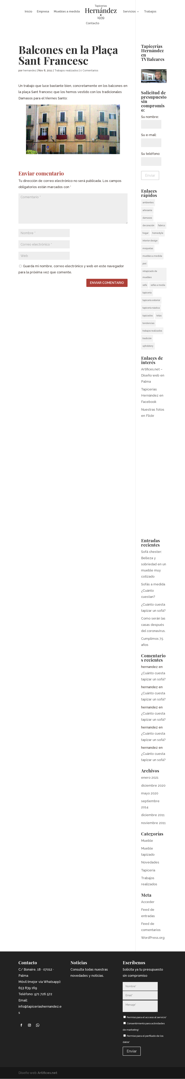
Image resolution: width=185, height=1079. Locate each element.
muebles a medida (152, 256)
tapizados (148, 315)
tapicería (147, 292)
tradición (147, 338)
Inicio (28, 11)
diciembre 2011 (153, 815)
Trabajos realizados (66, 70)
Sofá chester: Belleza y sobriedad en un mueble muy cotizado (153, 564)
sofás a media (158, 285)
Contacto (92, 23)
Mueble (147, 840)
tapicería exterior (151, 300)
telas (159, 315)
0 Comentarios (89, 70)
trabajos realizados (152, 331)
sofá (145, 285)
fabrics (161, 225)
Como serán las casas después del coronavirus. (153, 624)
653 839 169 (27, 988)
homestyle (157, 233)
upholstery (148, 346)
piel (144, 263)
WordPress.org (153, 938)
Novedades (150, 862)
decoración (148, 225)
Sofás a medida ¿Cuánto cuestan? (153, 590)
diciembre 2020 (153, 785)
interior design (150, 240)
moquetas (148, 248)
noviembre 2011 (153, 823)
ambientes (148, 202)
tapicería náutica (151, 308)
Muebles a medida (67, 11)
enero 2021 (149, 777)
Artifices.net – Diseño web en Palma (152, 375)
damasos (147, 218)
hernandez (29, 70)
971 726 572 (43, 994)
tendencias (148, 323)
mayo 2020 (149, 793)
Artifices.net (47, 1073)
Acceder (147, 902)
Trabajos (150, 11)
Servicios (129, 11)
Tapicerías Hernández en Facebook (152, 395)
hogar (146, 233)
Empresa (43, 11)
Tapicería (148, 870)
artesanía (147, 210)
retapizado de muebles (150, 274)
